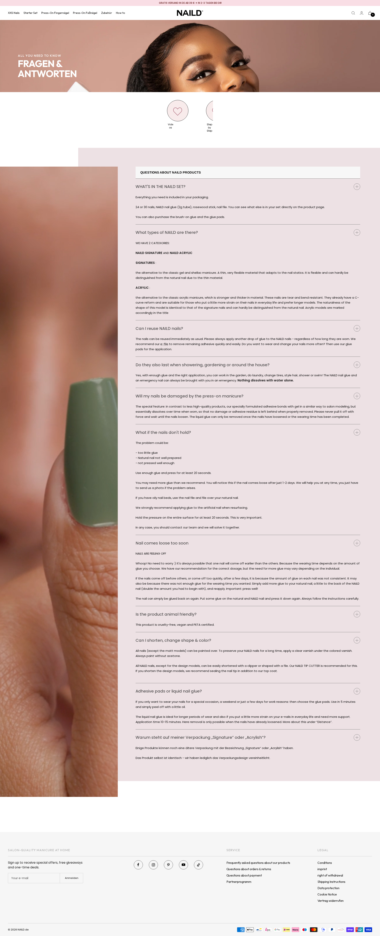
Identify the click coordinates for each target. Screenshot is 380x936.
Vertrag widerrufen (330, 901)
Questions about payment (244, 875)
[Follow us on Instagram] (153, 864)
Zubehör (106, 13)
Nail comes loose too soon (162, 543)
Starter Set (30, 13)
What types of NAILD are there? (167, 232)
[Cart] (370, 13)
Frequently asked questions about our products (258, 863)
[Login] (361, 13)
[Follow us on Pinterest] (168, 864)
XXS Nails (14, 13)
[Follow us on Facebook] (138, 864)
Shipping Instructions (331, 882)
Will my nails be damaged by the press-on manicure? (189, 396)
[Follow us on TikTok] (198, 864)
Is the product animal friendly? (166, 614)
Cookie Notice (327, 894)
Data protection (328, 888)
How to (120, 13)
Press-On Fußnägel (85, 13)
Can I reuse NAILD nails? (159, 328)
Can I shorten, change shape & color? (173, 640)
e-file (164, 344)
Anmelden (71, 878)
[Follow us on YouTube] (183, 864)
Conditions (324, 863)
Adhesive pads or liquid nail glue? (169, 691)
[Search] (353, 13)
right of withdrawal (330, 875)
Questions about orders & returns (248, 869)
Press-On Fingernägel (55, 13)
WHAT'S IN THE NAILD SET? (160, 186)
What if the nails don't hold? (163, 432)
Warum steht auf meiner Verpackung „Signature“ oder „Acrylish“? (201, 737)
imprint (322, 869)
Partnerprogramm (238, 882)
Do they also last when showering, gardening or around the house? (203, 365)
